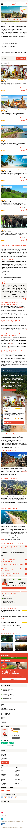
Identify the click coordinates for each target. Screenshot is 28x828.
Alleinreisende (3, 779)
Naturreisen (3, 776)
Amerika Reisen (4, 755)
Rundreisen (13, 23)
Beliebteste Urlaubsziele (5, 773)
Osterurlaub (3, 784)
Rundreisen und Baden (5, 780)
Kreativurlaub (3, 774)
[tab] (13, 427)
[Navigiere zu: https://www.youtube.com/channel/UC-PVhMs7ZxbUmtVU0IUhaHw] (4, 790)
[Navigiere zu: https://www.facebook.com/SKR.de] (7, 790)
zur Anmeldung (14, 657)
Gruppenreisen (17, 776)
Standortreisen (17, 769)
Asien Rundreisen (19, 23)
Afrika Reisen (3, 754)
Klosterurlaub (3, 775)
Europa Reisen (4, 759)
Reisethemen (7, 23)
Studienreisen (3, 769)
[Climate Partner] (5, 806)
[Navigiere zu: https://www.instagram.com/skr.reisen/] (2, 790)
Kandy (10, 343)
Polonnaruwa (18, 472)
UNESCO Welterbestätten (19, 767)
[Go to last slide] (4, 427)
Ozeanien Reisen (4, 758)
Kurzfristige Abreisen (4, 778)
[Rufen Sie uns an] (26, 3)
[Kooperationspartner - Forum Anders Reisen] (2, 818)
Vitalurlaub (17, 774)
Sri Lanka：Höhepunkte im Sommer (20, 613)
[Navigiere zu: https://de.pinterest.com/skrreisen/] (9, 790)
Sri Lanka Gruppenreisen (10, 347)
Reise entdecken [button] (7, 422)
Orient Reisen (3, 757)
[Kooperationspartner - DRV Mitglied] (3, 824)
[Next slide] (24, 427)
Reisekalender (3, 782)
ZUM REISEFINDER (5, 762)
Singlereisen (17, 775)
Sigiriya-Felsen (24, 471)
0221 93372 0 (9, 672)
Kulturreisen (17, 783)
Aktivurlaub (17, 771)
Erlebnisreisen (17, 770)
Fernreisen (3, 770)
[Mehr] (2, 618)
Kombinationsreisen (18, 778)
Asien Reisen (3, 753)
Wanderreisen (3, 783)
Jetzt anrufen (14, 588)
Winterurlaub (17, 782)
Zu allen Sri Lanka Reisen (9, 390)
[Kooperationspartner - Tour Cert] (2, 812)
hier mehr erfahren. (9, 53)
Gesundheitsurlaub (18, 773)
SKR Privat (21, 307)
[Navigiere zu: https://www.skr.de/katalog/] (14, 665)
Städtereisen (3, 771)
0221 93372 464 (15, 579)
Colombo (14, 343)
